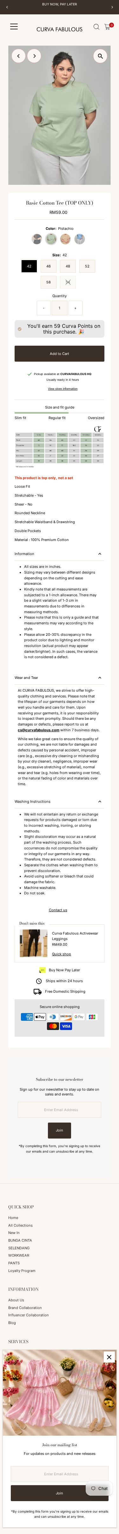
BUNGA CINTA (20, 1240)
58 (48, 282)
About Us (16, 1300)
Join (59, 1130)
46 (48, 266)
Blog (12, 1322)
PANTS (14, 1263)
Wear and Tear (26, 677)
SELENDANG (19, 1248)
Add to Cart (59, 353)
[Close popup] (109, 1357)
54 (71, 283)
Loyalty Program (22, 1270)
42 (29, 266)
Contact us (58, 910)
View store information (62, 388)
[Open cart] (107, 27)
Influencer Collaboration (28, 1315)
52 (87, 266)
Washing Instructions (32, 801)
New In (14, 1232)
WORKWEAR (18, 1255)
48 (68, 266)
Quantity (59, 296)
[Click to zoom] (100, 56)
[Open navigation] (14, 27)
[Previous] (7, 7)
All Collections (20, 1225)
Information (24, 554)
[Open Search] (96, 27)
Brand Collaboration (25, 1307)
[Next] (112, 7)
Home (13, 1217)
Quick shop (61, 954)
